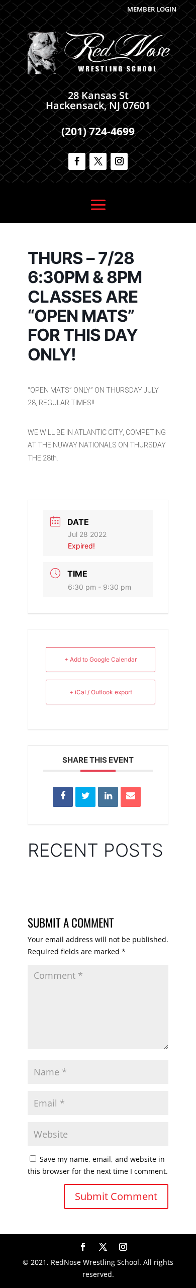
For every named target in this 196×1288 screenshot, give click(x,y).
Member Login (151, 9)
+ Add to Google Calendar (100, 659)
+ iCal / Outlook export (100, 692)
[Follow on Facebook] (76, 161)
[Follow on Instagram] (119, 161)
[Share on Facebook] (63, 797)
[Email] (131, 797)
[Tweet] (85, 797)
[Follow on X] (98, 161)
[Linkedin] (108, 797)
